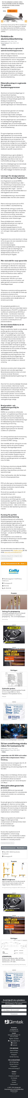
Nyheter (14, 1073)
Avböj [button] (4, 11)
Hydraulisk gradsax (8, 688)
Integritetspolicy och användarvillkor (14, 1089)
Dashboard (13, 1084)
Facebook (14, 1045)
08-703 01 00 (7, 588)
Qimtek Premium (14, 1064)
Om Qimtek (14, 1078)
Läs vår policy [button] (5, 7)
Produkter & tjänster (14, 1076)
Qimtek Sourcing (14, 1056)
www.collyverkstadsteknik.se (12, 552)
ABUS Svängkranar (8, 879)
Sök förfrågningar (14, 1062)
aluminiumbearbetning (7, 558)
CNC (12, 556)
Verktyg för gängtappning (11, 611)
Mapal (16, 556)
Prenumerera (14, 1014)
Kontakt (14, 1082)
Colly (20, 556)
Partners (14, 1080)
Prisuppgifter (14, 1066)
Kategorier (14, 1054)
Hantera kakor (14, 1090)
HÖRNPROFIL (7, 956)
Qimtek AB (18, 1087)
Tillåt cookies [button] (12, 11)
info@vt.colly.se (18, 550)
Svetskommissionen (6, 843)
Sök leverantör (14, 1052)
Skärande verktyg (6, 556)
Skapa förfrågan (14, 1050)
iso (12, 843)
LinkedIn (14, 1043)
